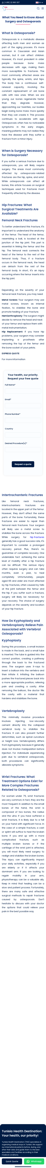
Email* (8, 399)
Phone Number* (12, 414)
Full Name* (10, 384)
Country (9, 428)
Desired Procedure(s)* (16, 443)
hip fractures (37, 537)
